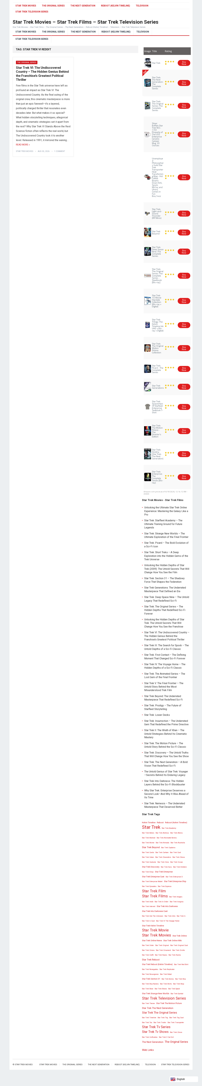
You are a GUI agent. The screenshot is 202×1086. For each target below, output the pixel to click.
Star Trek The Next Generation (157, 1008)
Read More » (23, 144)
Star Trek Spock (174, 989)
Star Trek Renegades (150, 969)
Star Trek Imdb (147, 902)
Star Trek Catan (148, 857)
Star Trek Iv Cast (148, 921)
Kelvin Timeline (148, 822)
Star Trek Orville (178, 950)
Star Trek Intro (170, 916)
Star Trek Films (155, 896)
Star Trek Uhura (176, 1032)
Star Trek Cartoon (162, 852)
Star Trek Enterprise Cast (153, 876)
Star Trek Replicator (167, 969)
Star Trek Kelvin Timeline (153, 925)
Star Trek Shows (161, 989)
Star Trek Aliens (176, 833)
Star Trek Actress (162, 833)
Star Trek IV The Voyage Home (167, 921)
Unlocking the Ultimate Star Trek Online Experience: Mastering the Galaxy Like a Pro (166, 511)
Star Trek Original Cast (179, 945)
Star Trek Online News (152, 940)
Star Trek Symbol (177, 994)
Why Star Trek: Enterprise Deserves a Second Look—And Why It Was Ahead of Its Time (166, 794)
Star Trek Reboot (151, 959)
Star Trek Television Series (31, 39)
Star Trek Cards (148, 852)
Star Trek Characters (163, 857)
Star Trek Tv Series (156, 1027)
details (146, 493)
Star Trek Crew (163, 862)
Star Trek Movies (25, 5)
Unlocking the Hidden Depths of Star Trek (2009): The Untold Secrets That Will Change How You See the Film (166, 569)
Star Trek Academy (169, 828)
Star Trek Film (154, 891)
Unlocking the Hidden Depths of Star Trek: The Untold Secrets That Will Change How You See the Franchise (164, 623)
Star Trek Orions (148, 950)
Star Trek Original (162, 945)
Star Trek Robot (166, 974)
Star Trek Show (147, 989)
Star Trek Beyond (151, 847)
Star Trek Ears (166, 867)
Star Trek (151, 827)
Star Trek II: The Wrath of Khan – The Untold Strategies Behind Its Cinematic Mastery (165, 734)
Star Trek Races (161, 955)
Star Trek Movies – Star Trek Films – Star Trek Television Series (85, 21)
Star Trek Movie (155, 930)
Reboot (160, 822)
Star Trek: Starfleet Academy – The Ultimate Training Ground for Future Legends (163, 524)
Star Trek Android (148, 838)
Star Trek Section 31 (151, 979)
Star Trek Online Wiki (172, 940)
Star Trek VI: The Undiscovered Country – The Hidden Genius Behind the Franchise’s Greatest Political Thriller (42, 74)
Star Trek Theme (148, 1003)
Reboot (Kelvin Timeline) (115, 5)
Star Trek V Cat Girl (166, 1037)
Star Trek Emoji (148, 872)
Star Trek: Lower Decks (157, 714)
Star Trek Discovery (150, 867)
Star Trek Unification (149, 1037)
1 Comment (59, 151)
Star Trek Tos (147, 1022)
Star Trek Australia (178, 843)
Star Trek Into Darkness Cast (155, 911)
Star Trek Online (179, 936)
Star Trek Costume (149, 862)
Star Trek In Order (161, 902)
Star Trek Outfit (148, 955)
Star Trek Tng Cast (176, 1018)
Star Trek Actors (148, 833)
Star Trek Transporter (176, 1022)
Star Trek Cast (175, 852)
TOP (144, 72)
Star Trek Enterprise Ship (175, 881)
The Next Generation (82, 5)
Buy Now (184, 63)
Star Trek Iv (181, 916)
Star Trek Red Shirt (181, 964)
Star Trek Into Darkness (167, 906)
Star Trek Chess (178, 857)
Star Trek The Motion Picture (169, 1003)
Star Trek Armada (162, 843)
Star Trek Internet (148, 906)
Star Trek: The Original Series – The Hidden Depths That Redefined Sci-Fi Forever (164, 610)
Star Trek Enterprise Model (152, 881)
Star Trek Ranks (175, 955)
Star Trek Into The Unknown (152, 916)
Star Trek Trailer (160, 1022)
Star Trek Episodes (149, 886)
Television (142, 5)
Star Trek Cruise (176, 862)
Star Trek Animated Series (167, 838)
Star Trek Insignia (176, 902)
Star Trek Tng (163, 1018)
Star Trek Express (164, 886)
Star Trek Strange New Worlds (155, 993)
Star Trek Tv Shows (155, 1032)
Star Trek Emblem (180, 867)
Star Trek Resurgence (150, 974)
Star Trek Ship (180, 979)
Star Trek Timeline (149, 1018)
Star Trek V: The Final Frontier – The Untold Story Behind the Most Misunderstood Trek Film (163, 687)
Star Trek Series (168, 979)
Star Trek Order (148, 945)
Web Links (148, 1049)
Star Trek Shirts (166, 984)
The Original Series (53, 5)
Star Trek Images (175, 897)
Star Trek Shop (178, 984)
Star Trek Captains (168, 848)
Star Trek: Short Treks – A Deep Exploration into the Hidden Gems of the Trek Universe (166, 556)
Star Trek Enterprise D (174, 877)
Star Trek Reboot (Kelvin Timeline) (157, 964)
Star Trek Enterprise (164, 872)
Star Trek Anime (148, 843)
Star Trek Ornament (163, 950)
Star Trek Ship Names (150, 984)
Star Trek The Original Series (159, 1012)
